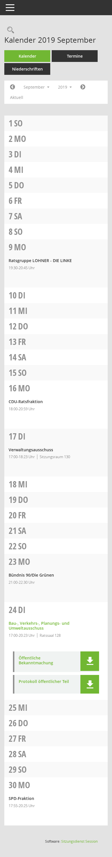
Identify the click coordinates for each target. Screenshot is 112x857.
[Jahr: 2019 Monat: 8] (12, 87)
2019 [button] (63, 87)
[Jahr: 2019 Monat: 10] (83, 87)
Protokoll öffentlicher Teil (44, 681)
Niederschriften (27, 69)
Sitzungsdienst (79, 841)
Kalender (27, 56)
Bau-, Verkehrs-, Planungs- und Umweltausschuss (39, 625)
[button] (89, 661)
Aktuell (16, 97)
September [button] (35, 87)
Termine (75, 56)
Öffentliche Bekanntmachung (36, 660)
